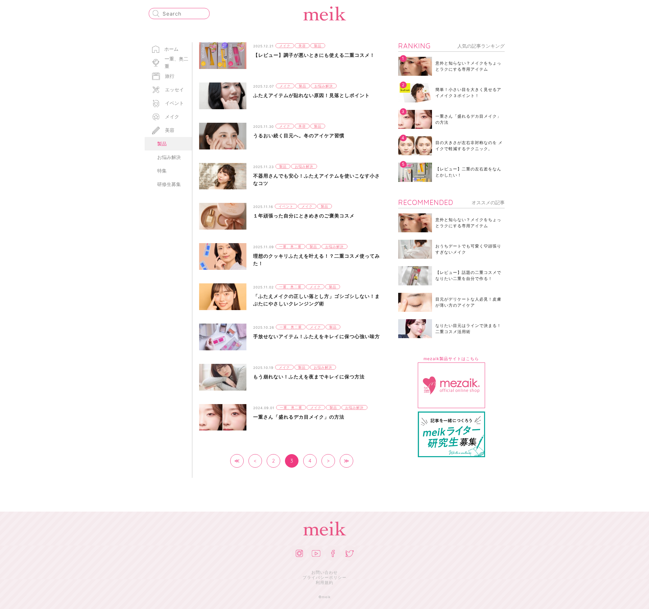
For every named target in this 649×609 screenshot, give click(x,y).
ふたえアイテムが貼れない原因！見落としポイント (311, 95)
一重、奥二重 (176, 62)
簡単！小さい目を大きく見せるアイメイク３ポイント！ (468, 92)
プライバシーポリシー (324, 577)
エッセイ (174, 89)
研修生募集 (169, 184)
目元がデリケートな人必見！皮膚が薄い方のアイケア (468, 302)
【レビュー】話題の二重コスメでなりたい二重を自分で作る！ (468, 275)
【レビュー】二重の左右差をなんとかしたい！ (468, 172)
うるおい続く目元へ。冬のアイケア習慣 (298, 135)
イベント (174, 103)
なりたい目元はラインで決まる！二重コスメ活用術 (468, 328)
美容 (169, 130)
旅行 (169, 76)
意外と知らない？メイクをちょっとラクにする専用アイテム (468, 66)
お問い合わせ (324, 572)
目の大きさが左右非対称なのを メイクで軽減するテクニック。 (469, 145)
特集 (162, 170)
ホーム (171, 49)
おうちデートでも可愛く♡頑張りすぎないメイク (468, 249)
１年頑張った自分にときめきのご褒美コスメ (304, 215)
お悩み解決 (169, 157)
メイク (172, 116)
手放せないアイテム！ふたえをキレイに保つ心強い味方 (316, 336)
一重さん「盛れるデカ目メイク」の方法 (298, 417)
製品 (162, 143)
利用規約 (324, 582)
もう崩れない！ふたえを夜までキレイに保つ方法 (309, 376)
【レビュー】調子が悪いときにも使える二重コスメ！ (314, 55)
